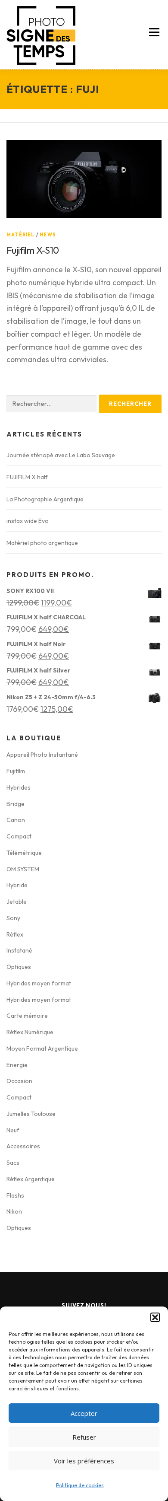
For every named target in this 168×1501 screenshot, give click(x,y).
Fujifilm (15, 771)
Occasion (19, 1081)
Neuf (12, 1130)
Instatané (19, 950)
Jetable (16, 901)
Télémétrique (24, 853)
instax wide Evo (27, 521)
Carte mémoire (27, 1016)
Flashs (15, 1195)
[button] (155, 1317)
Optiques (18, 967)
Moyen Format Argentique (42, 1048)
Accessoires (23, 1146)
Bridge (15, 804)
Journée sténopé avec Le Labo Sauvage (60, 455)
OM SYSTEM (22, 869)
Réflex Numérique (29, 1032)
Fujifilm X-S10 (32, 250)
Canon (15, 820)
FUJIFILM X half (27, 477)
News (48, 235)
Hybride (17, 885)
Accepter (84, 1413)
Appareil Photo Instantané (42, 754)
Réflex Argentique (30, 1179)
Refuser (84, 1437)
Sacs (12, 1162)
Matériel (20, 235)
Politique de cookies (80, 1485)
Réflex (14, 934)
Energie (17, 1065)
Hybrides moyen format (38, 983)
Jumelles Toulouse (31, 1114)
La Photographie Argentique (45, 499)
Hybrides (18, 787)
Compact (18, 836)
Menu (154, 32)
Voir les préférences (84, 1460)
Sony (13, 918)
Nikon (14, 1211)
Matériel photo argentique (42, 543)
